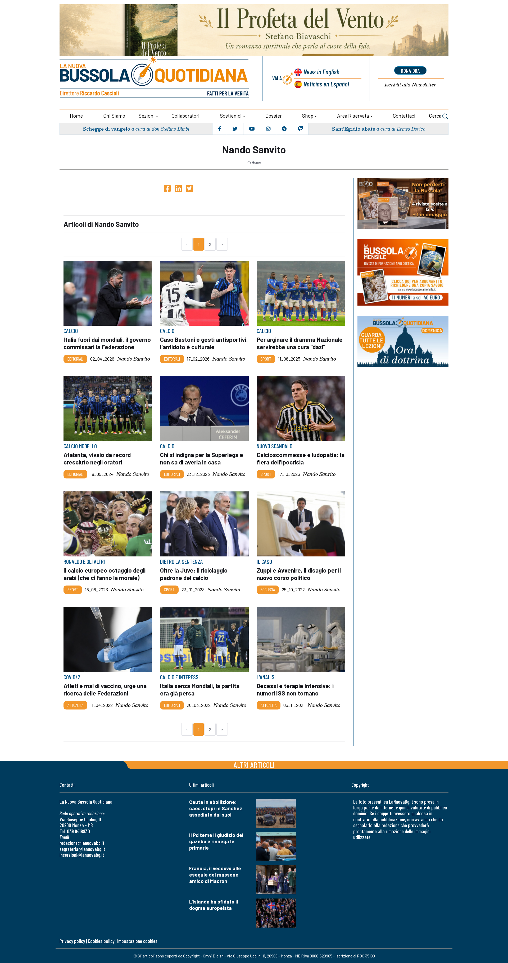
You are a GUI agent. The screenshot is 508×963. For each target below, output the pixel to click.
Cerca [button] (435, 116)
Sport (266, 359)
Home (76, 116)
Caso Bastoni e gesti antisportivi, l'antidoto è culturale (204, 343)
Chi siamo (114, 116)
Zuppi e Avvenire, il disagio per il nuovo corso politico (299, 573)
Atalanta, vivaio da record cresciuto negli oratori (97, 458)
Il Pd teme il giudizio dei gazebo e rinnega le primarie (216, 841)
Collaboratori (185, 116)
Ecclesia (268, 589)
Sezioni (147, 116)
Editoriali (75, 359)
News (321, 71)
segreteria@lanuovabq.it (82, 849)
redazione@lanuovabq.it (82, 843)
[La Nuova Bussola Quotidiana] (155, 78)
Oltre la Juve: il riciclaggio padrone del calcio (194, 573)
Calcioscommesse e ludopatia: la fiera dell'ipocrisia (300, 458)
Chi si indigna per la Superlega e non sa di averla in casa (201, 458)
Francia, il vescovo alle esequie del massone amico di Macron (215, 874)
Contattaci (404, 116)
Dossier (273, 116)
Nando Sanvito (133, 358)
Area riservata (353, 116)
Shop (307, 116)
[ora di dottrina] (402, 341)
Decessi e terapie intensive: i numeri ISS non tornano (295, 689)
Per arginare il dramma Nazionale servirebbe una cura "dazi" (300, 343)
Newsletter (410, 84)
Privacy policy (72, 941)
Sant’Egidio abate (353, 128)
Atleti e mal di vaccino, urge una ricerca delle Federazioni (105, 689)
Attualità (75, 705)
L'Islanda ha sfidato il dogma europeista (213, 905)
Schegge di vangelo (106, 128)
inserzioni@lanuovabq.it (82, 855)
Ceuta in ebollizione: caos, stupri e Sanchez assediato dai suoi (215, 808)
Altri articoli (254, 764)
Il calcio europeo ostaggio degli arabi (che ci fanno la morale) (105, 573)
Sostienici (231, 116)
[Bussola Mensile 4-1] (402, 203)
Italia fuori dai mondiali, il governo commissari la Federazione (107, 343)
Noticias (326, 84)
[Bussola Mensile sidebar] (402, 272)
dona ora (410, 70)
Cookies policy (101, 941)
